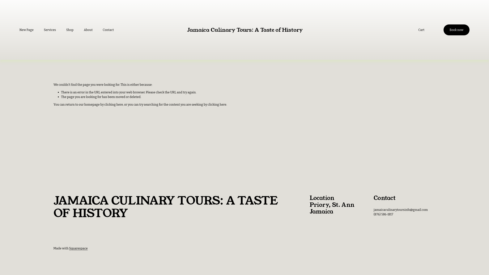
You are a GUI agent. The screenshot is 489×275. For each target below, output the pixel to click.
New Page (26, 30)
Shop (70, 30)
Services (50, 30)
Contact (108, 30)
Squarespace (78, 248)
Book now (456, 30)
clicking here (113, 104)
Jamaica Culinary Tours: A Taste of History (245, 30)
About (88, 30)
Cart (421, 30)
